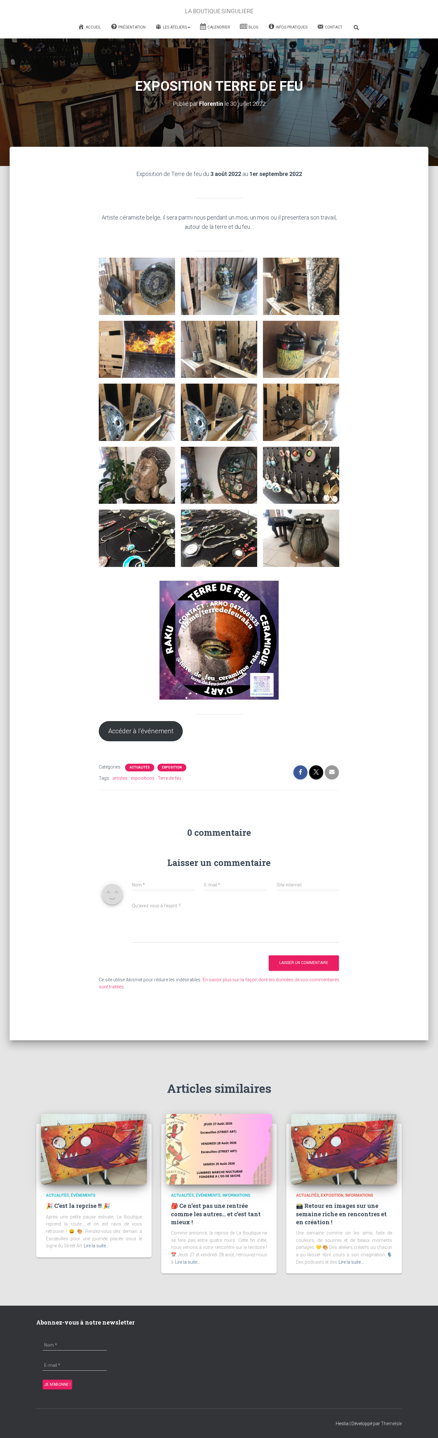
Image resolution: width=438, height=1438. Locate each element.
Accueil (93, 27)
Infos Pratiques (291, 27)
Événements (83, 1195)
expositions (143, 778)
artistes (120, 778)
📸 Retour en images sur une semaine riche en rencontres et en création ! (341, 1214)
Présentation (132, 27)
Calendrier (218, 27)
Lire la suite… (96, 1245)
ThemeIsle (391, 1423)
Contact (333, 27)
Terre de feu (169, 778)
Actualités (140, 767)
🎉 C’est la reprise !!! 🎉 (78, 1205)
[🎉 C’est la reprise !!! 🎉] (94, 1148)
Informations (236, 1195)
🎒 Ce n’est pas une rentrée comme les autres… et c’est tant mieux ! (216, 1214)
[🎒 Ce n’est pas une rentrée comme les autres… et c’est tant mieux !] (219, 1148)
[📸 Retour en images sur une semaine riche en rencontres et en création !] (344, 1148)
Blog (253, 27)
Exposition (172, 767)
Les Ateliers (175, 27)
